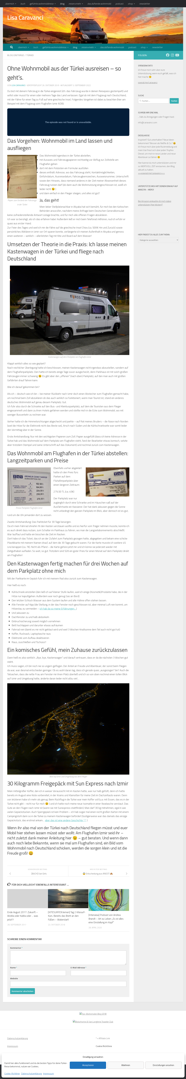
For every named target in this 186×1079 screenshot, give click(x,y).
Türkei (30, 55)
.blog (62, 3)
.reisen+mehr (74, 3)
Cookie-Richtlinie (12, 1073)
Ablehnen (125, 1065)
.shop (130, 3)
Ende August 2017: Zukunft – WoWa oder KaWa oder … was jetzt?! (22, 916)
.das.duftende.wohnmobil (99, 3)
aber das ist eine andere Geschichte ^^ (65, 820)
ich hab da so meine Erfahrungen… (58, 609)
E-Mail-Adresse (78, 967)
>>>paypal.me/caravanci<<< (151, 173)
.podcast (119, 3)
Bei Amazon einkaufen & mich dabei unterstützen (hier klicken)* (154, 203)
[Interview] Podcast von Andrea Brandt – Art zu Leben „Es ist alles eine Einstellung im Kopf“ (106, 918)
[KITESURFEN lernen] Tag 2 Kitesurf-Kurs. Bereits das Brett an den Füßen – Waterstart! (66, 916)
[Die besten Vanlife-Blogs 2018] (93, 1014)
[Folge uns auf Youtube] (177, 55)
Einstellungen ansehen (163, 1065)
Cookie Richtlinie (104, 1046)
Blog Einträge (15, 55)
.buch (22, 3)
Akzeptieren (88, 1065)
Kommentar (16, 947)
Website (14, 978)
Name (13, 967)
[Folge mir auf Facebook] (167, 55)
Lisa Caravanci (25, 17)
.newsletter (144, 3)
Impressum (48, 1073)
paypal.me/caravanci (147, 82)
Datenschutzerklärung (31, 1073)
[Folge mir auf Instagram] (172, 55)
